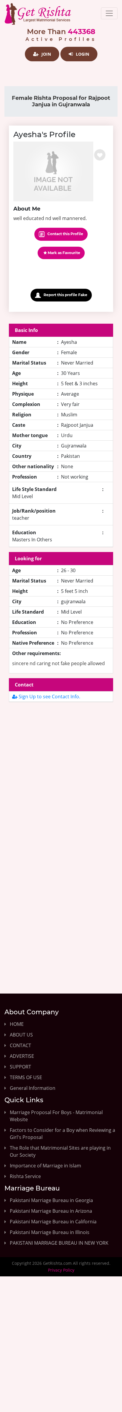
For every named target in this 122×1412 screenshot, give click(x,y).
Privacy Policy (61, 1270)
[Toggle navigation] (109, 13)
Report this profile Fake (65, 295)
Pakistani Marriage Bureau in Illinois (49, 1232)
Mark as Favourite (63, 253)
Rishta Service (25, 1176)
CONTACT (20, 1045)
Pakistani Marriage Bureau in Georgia (51, 1200)
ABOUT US (21, 1034)
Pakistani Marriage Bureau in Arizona (51, 1211)
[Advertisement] (61, 778)
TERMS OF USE (26, 1077)
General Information (32, 1088)
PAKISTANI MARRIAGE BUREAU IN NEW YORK (59, 1243)
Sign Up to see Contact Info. (48, 696)
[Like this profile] (100, 155)
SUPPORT (20, 1066)
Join (45, 54)
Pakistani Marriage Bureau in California (53, 1221)
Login (82, 54)
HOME (17, 1024)
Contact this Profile (64, 234)
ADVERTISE (22, 1056)
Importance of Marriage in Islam (45, 1165)
